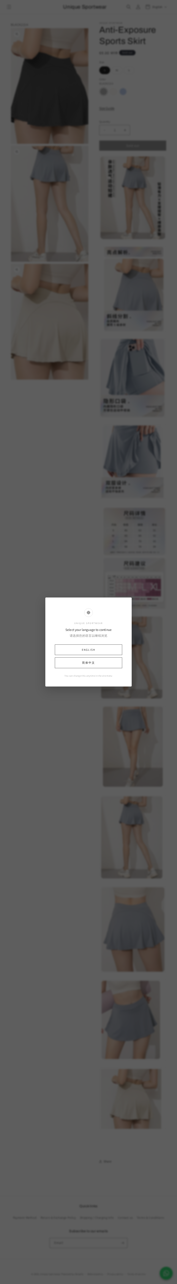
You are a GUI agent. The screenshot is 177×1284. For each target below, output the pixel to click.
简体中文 (88, 663)
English (88, 650)
